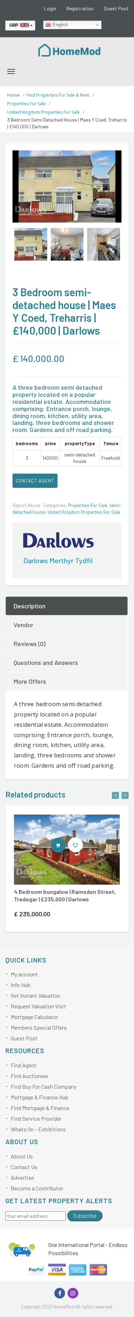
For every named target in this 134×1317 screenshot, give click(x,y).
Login (50, 8)
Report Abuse (26, 505)
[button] (75, 845)
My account (24, 974)
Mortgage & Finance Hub (39, 1097)
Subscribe (84, 1215)
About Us (22, 1156)
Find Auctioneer (30, 1075)
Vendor (23, 625)
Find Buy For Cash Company (43, 1086)
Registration (80, 8)
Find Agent (23, 1065)
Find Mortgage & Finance (40, 1107)
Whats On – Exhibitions (38, 1129)
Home (13, 95)
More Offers (30, 681)
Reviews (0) (29, 643)
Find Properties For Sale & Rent (57, 95)
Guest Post (116, 8)
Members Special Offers (39, 1027)
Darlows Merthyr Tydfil (58, 560)
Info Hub (20, 984)
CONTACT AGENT (35, 481)
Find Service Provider (36, 1118)
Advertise (22, 1177)
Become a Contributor (37, 1188)
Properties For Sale (26, 104)
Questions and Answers (46, 662)
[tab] (67, 605)
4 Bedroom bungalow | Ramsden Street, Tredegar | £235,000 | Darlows (65, 895)
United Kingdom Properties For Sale (43, 112)
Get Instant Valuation (35, 995)
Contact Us (24, 1166)
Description (29, 606)
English (59, 24)
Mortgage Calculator (34, 1016)
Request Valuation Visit (38, 1006)
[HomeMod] (69, 49)
